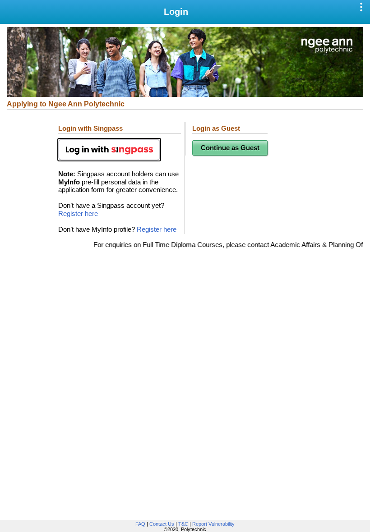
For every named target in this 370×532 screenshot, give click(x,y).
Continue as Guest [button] (230, 147)
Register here (78, 213)
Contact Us (161, 524)
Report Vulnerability (213, 524)
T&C (183, 524)
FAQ (140, 524)
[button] (362, 7)
